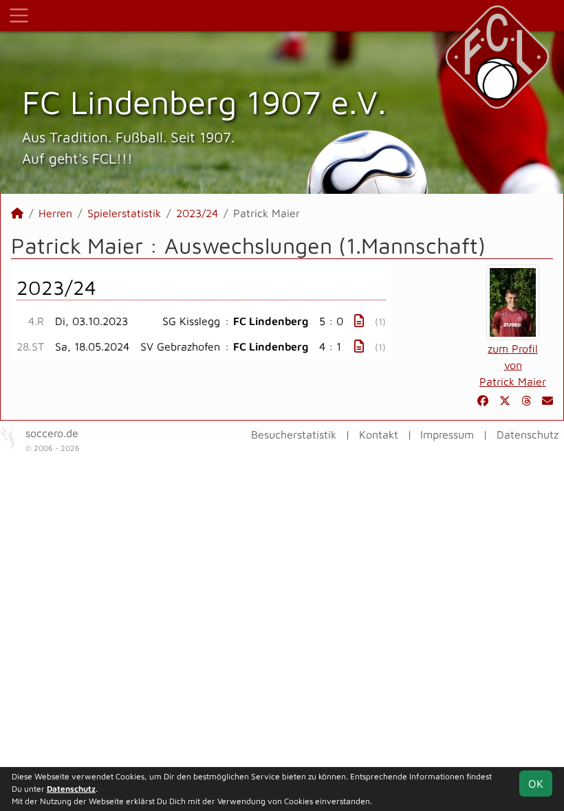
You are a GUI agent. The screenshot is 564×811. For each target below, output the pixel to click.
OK (535, 783)
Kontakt (378, 434)
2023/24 (197, 213)
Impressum (447, 434)
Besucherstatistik (293, 434)
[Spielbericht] (359, 321)
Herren (55, 213)
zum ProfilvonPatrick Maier (512, 365)
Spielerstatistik (124, 213)
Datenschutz (527, 434)
